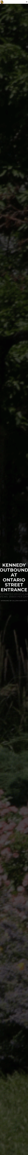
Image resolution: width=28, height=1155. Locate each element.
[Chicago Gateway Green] (1, 2)
